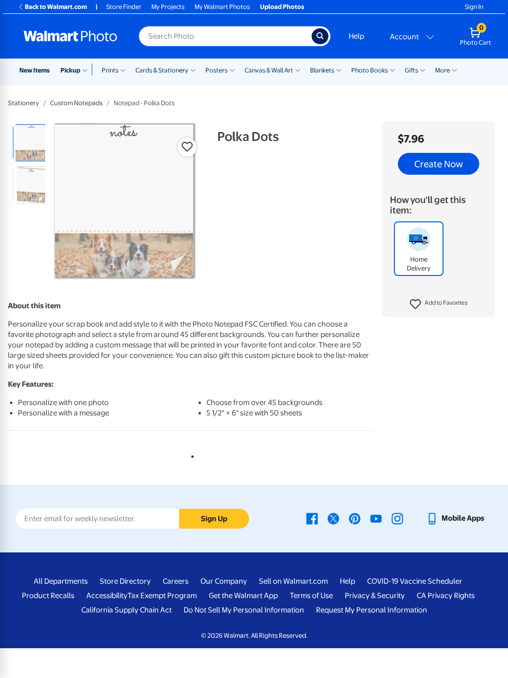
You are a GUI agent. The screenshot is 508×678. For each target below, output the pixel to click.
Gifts (411, 70)
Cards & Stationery (162, 70)
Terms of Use (311, 595)
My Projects (168, 6)
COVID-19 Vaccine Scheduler (414, 581)
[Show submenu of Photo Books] (392, 69)
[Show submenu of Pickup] (87, 69)
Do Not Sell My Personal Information (244, 610)
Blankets (322, 70)
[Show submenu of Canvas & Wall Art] (298, 69)
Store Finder (123, 6)
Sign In (474, 6)
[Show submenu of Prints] (123, 69)
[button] (439, 304)
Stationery (23, 103)
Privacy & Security (375, 595)
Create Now (438, 163)
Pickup (70, 70)
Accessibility (106, 595)
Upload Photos (282, 6)
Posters (216, 70)
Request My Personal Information (371, 610)
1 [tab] (190, 455)
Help (356, 36)
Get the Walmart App (243, 595)
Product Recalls (48, 595)
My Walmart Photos (222, 6)
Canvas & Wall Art (269, 70)
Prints (110, 70)
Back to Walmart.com (56, 6)
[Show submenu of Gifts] (423, 69)
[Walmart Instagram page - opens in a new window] (397, 518)
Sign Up (214, 518)
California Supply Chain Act (126, 610)
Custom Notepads (76, 103)
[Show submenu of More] (454, 69)
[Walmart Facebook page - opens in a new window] (312, 518)
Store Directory (125, 581)
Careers (176, 581)
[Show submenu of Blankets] (339, 69)
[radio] (31, 142)
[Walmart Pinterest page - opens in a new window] (355, 518)
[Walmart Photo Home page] (70, 36)
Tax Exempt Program (162, 595)
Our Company (223, 581)
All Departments (61, 581)
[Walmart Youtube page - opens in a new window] (376, 518)
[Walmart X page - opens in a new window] (333, 518)
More (442, 70)
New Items (34, 70)
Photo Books (369, 70)
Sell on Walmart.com (293, 581)
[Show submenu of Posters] (232, 69)
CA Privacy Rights (446, 595)
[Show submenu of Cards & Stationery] (193, 69)
